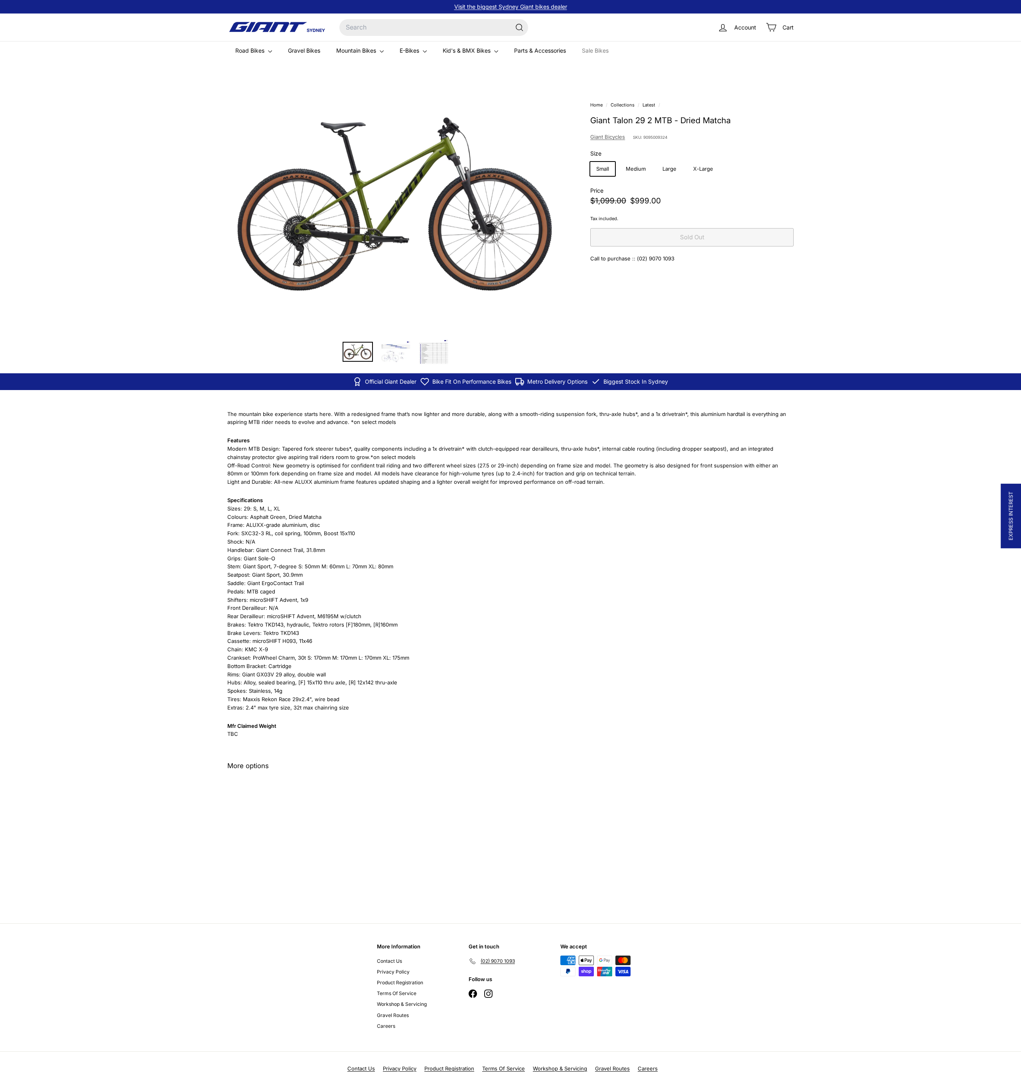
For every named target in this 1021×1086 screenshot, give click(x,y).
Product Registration (400, 982)
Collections (623, 105)
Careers (386, 1026)
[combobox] (433, 27)
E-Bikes (410, 50)
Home (597, 105)
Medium (636, 169)
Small (602, 169)
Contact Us (389, 961)
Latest (649, 105)
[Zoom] (395, 206)
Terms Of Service (396, 993)
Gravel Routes (393, 1015)
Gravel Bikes (304, 50)
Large (669, 169)
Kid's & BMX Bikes (467, 50)
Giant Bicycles (607, 137)
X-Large (703, 169)
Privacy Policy (393, 972)
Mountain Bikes (357, 50)
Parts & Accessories (540, 50)
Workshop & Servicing (402, 1004)
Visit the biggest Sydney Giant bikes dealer (510, 6)
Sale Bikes (595, 50)
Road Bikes (250, 50)
